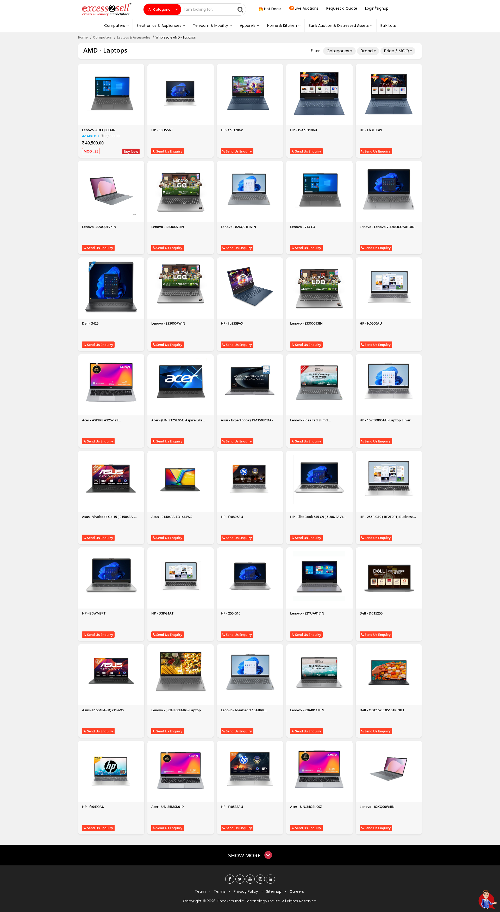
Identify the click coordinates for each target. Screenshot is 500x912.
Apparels (247, 25)
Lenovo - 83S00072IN (167, 226)
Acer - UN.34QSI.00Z (306, 806)
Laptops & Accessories (133, 37)
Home (83, 37)
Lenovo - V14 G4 (302, 226)
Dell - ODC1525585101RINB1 (382, 710)
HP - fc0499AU (93, 806)
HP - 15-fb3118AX (303, 130)
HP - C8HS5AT (162, 130)
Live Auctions (306, 8)
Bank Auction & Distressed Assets (339, 25)
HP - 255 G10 (230, 613)
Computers (114, 25)
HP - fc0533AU (232, 806)
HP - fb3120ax (232, 130)
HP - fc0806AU (232, 516)
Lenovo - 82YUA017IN (307, 613)
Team (200, 891)
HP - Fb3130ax (371, 130)
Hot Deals (272, 8)
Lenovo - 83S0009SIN (306, 323)
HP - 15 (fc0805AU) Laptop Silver (385, 420)
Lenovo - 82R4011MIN (307, 710)
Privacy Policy (246, 891)
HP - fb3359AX (232, 323)
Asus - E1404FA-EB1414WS (171, 516)
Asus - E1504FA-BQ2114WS (103, 710)
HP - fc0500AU (371, 323)
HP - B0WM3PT (93, 613)
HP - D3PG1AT (162, 613)
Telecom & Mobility (210, 25)
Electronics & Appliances (159, 25)
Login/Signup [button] (377, 8)
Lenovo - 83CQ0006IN (99, 130)
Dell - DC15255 (371, 613)
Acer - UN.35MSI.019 (167, 806)
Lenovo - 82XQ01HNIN (238, 226)
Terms (220, 891)
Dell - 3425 (90, 323)
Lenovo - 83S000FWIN (168, 323)
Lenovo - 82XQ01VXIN (99, 226)
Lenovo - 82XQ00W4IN (377, 806)
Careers (297, 891)
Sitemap (274, 891)
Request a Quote (341, 8)
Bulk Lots (388, 25)
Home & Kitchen (282, 25)
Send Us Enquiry (168, 151)
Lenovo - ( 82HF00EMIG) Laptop (176, 710)
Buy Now (131, 151)
